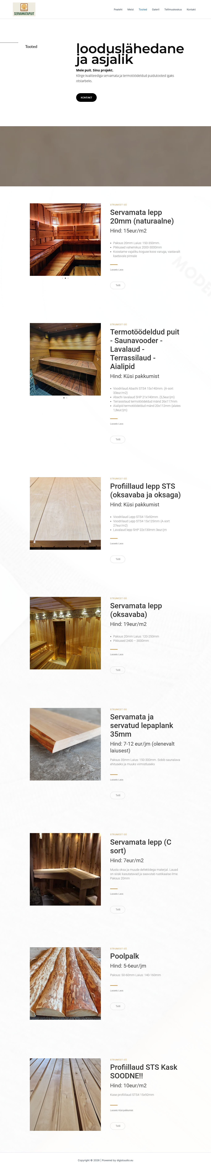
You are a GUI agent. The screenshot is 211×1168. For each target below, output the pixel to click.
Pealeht (118, 9)
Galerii (155, 9)
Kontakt (191, 9)
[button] (32, 239)
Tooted (143, 9)
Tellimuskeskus (173, 9)
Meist (130, 9)
